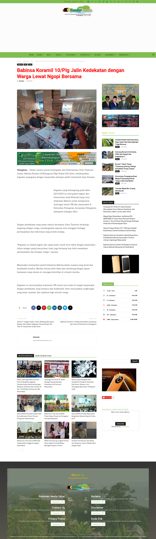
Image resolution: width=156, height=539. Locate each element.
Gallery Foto (48, 411)
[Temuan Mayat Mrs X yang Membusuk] (107, 191)
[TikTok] (122, 1)
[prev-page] (18, 450)
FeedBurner (125, 427)
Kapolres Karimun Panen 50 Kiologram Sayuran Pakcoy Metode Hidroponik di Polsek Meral (120, 246)
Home (31, 55)
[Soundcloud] (118, 1)
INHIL (30, 64)
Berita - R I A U (108, 133)
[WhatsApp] (49, 307)
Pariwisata (123, 55)
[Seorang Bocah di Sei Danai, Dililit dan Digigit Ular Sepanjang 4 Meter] (107, 155)
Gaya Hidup (109, 55)
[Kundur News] (78, 10)
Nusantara (70, 55)
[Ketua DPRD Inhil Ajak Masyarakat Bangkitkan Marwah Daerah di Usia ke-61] (84, 403)
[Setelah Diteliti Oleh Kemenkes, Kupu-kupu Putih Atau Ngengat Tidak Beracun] (107, 143)
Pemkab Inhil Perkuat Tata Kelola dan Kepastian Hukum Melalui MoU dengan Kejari (84, 443)
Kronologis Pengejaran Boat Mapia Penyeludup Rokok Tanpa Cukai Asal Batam (126, 178)
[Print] (59, 307)
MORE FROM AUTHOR (43, 356)
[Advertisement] (78, 35)
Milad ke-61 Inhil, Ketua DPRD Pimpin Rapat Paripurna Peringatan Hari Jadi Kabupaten (56, 416)
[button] (153, 55)
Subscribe (133, 319)
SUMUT (58, 55)
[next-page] (22, 450)
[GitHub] (99, 1)
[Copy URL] (70, 307)
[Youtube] (137, 1)
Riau (48, 55)
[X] (129, 1)
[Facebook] (92, 1)
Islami (97, 55)
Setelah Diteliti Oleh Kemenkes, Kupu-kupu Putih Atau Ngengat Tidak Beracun (127, 142)
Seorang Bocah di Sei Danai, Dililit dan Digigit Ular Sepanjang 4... (126, 154)
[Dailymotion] (88, 1)
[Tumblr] (126, 1)
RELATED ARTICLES (25, 356)
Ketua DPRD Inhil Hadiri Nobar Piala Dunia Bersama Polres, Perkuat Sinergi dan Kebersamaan (29, 416)
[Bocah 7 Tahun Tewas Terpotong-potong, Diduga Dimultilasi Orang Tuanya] (107, 167)
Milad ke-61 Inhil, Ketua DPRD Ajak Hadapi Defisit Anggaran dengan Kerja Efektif (28, 443)
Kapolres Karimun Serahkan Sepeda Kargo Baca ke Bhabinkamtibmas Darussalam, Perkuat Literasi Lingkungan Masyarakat (120, 237)
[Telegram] (65, 307)
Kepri (39, 55)
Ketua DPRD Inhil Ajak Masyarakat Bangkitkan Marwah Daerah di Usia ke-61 (83, 416)
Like (136, 290)
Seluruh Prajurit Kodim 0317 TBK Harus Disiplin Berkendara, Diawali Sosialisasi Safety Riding (120, 229)
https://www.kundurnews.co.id (42, 340)
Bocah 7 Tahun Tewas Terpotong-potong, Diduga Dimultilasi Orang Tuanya (125, 166)
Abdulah (21, 81)
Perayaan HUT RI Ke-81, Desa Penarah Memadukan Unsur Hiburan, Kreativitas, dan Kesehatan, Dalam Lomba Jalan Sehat (119, 209)
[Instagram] (103, 1)
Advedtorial (48, 376)
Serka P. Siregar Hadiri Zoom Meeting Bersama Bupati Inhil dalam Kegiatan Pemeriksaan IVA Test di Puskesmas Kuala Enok (35, 324)
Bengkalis (21, 376)
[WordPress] (133, 1)
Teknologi (84, 55)
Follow (134, 295)
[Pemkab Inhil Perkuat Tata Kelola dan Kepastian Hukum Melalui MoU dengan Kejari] (84, 430)
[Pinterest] (111, 1)
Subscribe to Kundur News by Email (115, 409)
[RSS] (114, 1)
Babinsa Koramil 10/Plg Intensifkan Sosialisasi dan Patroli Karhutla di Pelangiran (78, 323)
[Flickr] (96, 1)
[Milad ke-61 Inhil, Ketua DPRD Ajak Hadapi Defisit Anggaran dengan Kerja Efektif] (29, 430)
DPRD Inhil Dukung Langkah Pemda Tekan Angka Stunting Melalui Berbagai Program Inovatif (56, 443)
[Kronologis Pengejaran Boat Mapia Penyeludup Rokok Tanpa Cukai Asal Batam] (107, 179)
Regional (26, 61)
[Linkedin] (107, 1)
